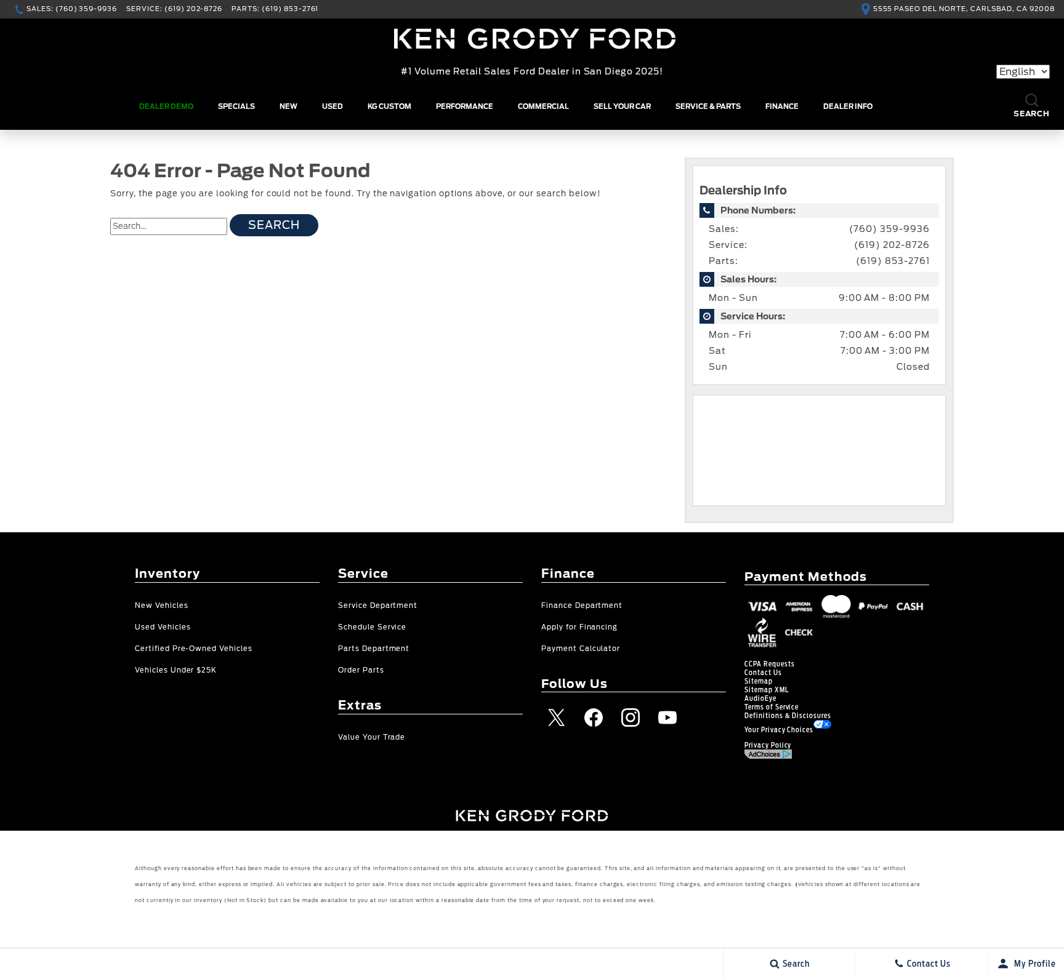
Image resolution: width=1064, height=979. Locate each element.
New (288, 106)
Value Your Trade (371, 737)
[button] (1032, 107)
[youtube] (667, 717)
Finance (782, 106)
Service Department (377, 605)
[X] (556, 717)
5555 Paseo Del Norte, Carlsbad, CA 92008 (964, 9)
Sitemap (758, 681)
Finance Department (582, 605)
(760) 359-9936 (889, 229)
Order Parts (361, 670)
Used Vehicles (162, 627)
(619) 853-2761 (893, 261)
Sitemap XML (766, 689)
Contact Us (763, 672)
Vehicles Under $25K (176, 670)
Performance (464, 106)
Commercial (543, 106)
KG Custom (389, 106)
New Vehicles (161, 605)
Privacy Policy (767, 745)
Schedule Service (372, 627)
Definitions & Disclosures (787, 715)
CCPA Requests (769, 664)
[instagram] (630, 717)
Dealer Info (848, 106)
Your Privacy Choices (778, 729)
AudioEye (760, 698)
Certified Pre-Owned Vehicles (193, 648)
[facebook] (593, 717)
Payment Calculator (580, 648)
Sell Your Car (622, 106)
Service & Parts (708, 106)
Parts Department (373, 648)
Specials (236, 106)
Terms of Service (771, 707)
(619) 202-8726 (892, 245)
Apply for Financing (579, 627)
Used (332, 106)
